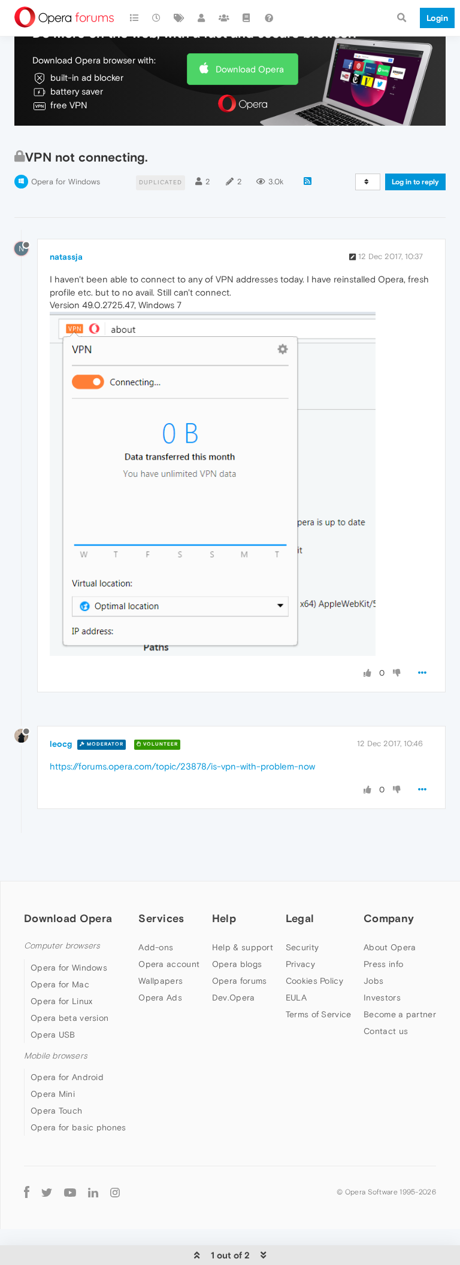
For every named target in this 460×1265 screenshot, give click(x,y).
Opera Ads (160, 997)
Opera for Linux (62, 1001)
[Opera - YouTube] (70, 1192)
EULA (296, 997)
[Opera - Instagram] (115, 1192)
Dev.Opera (233, 997)
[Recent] (157, 18)
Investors (382, 997)
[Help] (269, 18)
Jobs (373, 981)
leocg (61, 744)
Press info (383, 964)
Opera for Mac (60, 984)
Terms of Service (319, 1014)
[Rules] (246, 18)
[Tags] (179, 18)
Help (224, 918)
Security (302, 947)
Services (161, 918)
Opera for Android (67, 1077)
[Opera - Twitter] (46, 1192)
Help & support (242, 947)
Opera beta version (69, 1018)
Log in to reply (415, 182)
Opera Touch (56, 1110)
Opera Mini (53, 1094)
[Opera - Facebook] (26, 1191)
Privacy (300, 964)
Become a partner (400, 1014)
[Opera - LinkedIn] (93, 1192)
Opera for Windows (65, 181)
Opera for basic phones (78, 1127)
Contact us (386, 1031)
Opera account (168, 964)
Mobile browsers (55, 1056)
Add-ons (155, 947)
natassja (66, 256)
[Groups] (224, 18)
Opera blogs (237, 964)
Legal (300, 918)
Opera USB (53, 1034)
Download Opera (250, 69)
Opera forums (239, 981)
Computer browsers (62, 946)
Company (389, 918)
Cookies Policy (314, 981)
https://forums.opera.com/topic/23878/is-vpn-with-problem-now (182, 766)
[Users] (201, 18)
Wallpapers (160, 981)
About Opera (390, 947)
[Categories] (134, 18)
